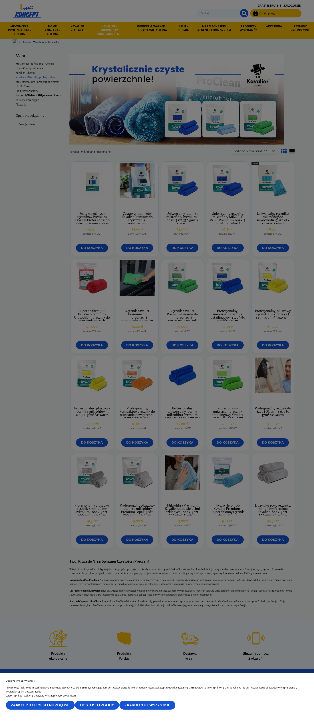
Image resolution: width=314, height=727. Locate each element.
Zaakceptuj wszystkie (147, 705)
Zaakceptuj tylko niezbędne (40, 705)
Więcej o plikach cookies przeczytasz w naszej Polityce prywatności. (41, 695)
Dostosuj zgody (97, 705)
